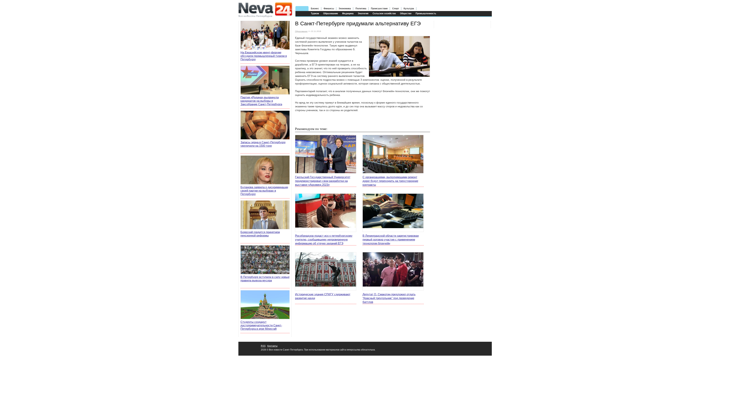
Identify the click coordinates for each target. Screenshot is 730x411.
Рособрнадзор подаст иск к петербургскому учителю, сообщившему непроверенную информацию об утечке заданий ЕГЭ (323, 239)
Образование (330, 13)
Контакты (272, 346)
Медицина (348, 13)
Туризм (315, 13)
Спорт (395, 8)
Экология (363, 13)
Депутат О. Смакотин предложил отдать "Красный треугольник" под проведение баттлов (389, 298)
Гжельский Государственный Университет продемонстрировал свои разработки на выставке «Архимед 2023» (322, 180)
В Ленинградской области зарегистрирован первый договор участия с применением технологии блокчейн (391, 239)
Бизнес (315, 8)
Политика (360, 8)
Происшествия (379, 8)
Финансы (329, 8)
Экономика (345, 8)
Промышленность (426, 13)
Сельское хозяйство (384, 13)
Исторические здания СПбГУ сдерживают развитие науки (322, 296)
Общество (405, 13)
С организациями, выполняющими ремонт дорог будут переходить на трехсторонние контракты (390, 180)
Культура (409, 8)
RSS (263, 346)
